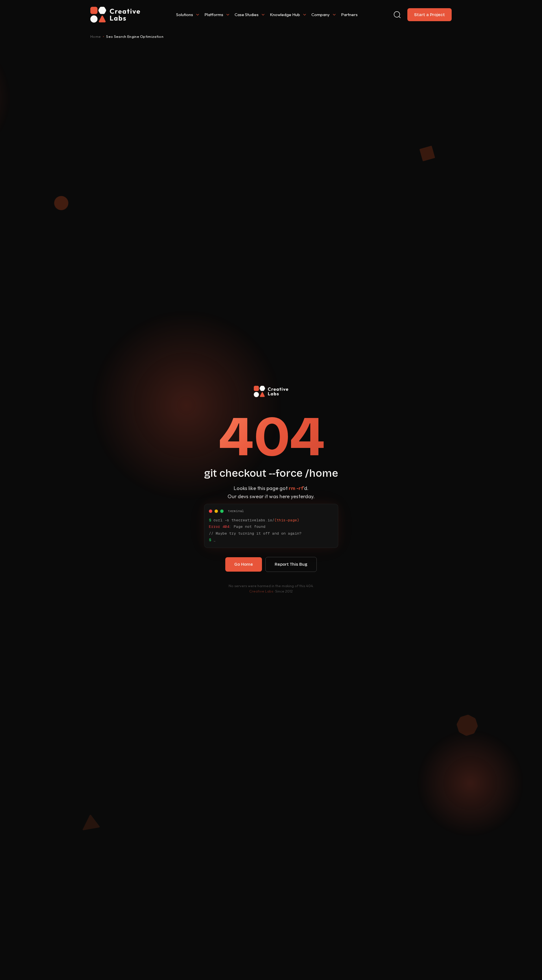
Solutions (184, 14)
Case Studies (247, 14)
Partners (349, 14)
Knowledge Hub (285, 14)
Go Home (243, 564)
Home (95, 36)
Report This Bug (291, 564)
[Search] (397, 14)
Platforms (213, 14)
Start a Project (429, 14)
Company (320, 14)
